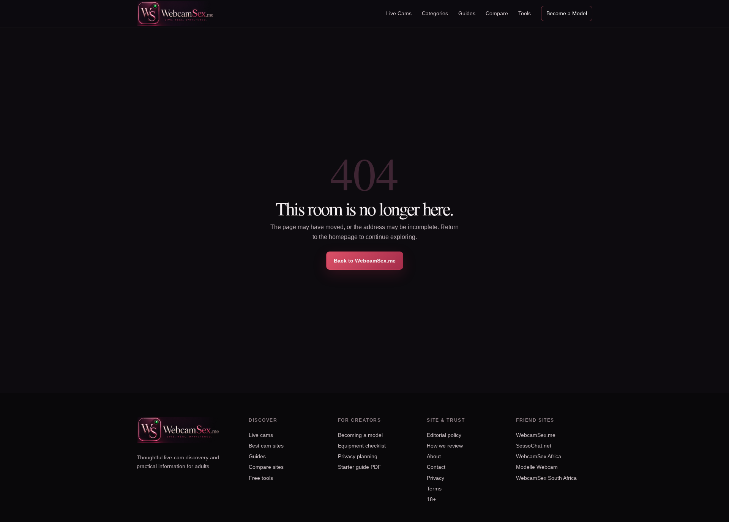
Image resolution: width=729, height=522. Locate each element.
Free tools (261, 478)
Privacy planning (357, 456)
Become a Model (566, 13)
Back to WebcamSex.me (365, 261)
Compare (497, 13)
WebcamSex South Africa (546, 478)
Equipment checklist (362, 446)
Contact (436, 467)
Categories (435, 13)
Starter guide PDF (359, 467)
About (434, 456)
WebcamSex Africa (538, 456)
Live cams (261, 435)
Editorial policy (444, 435)
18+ (431, 499)
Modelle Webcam (537, 467)
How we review (445, 446)
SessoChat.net (533, 446)
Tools (524, 13)
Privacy (435, 478)
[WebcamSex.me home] (176, 13)
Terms (434, 489)
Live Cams (399, 13)
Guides (466, 13)
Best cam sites (266, 446)
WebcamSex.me (535, 435)
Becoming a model (360, 435)
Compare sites (266, 467)
